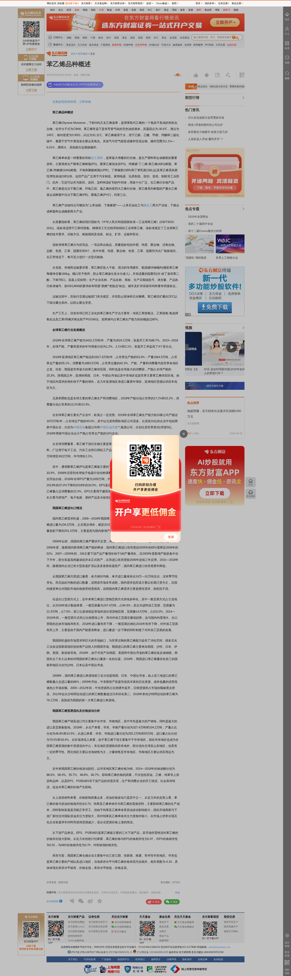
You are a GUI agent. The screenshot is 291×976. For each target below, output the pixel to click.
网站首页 (51, 3)
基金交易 (236, 3)
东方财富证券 (117, 3)
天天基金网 (101, 3)
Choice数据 (161, 3)
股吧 (174, 3)
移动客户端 (71, 3)
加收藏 (60, 3)
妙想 (148, 3)
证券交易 (223, 3)
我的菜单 (209, 3)
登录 (198, 3)
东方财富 (86, 3)
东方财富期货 (135, 3)
